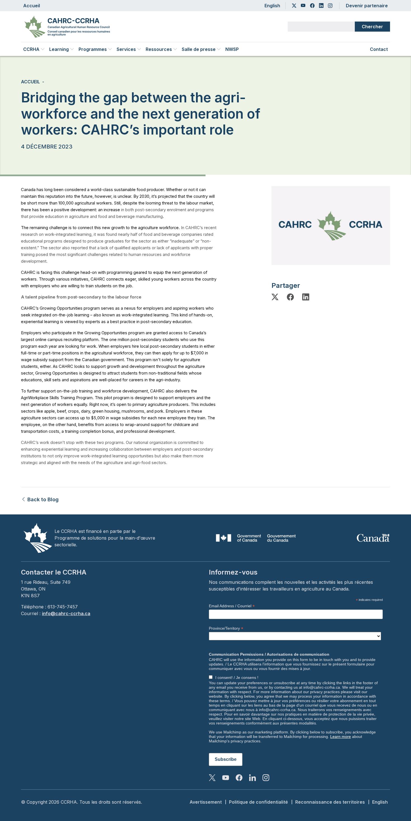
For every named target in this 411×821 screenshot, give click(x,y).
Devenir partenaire (367, 5)
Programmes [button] (93, 49)
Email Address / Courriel (232, 606)
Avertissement (206, 802)
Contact (379, 49)
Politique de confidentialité (258, 802)
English (272, 5)
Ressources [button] (159, 49)
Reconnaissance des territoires (330, 802)
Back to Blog (42, 499)
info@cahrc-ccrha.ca (66, 613)
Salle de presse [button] (199, 49)
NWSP (232, 49)
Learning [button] (59, 49)
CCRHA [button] (31, 49)
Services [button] (126, 49)
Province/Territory (226, 628)
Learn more (340, 736)
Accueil (31, 5)
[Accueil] (69, 27)
